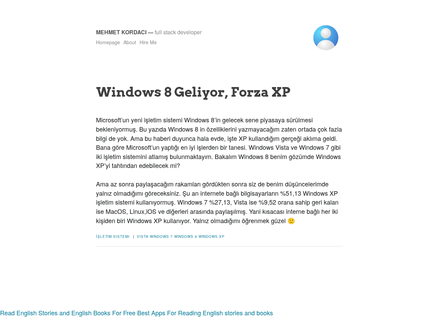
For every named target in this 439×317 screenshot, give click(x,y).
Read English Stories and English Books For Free (67, 312)
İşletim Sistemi (113, 236)
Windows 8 (185, 236)
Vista (143, 236)
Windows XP (212, 236)
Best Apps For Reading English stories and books (205, 312)
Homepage (108, 42)
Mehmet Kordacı (121, 32)
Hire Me (148, 42)
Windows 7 (161, 236)
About (129, 42)
